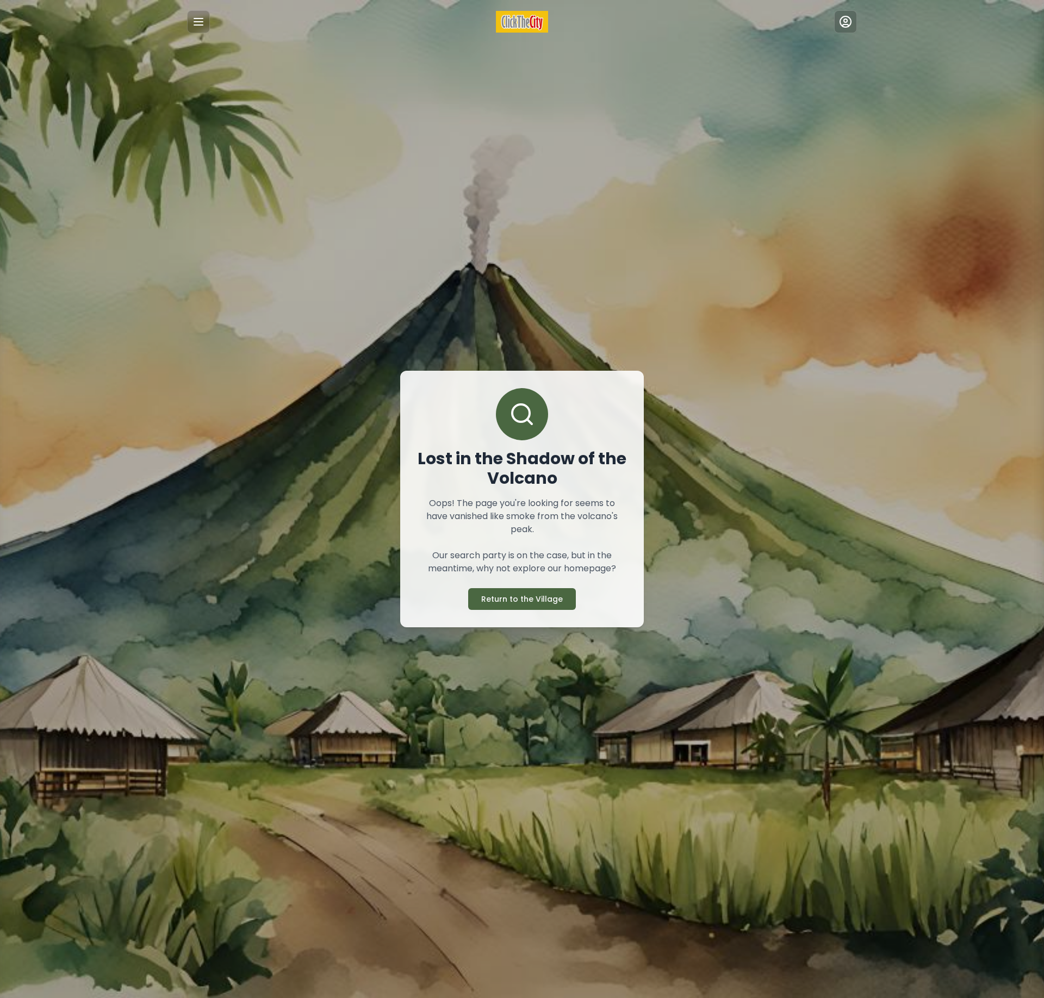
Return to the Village (522, 599)
